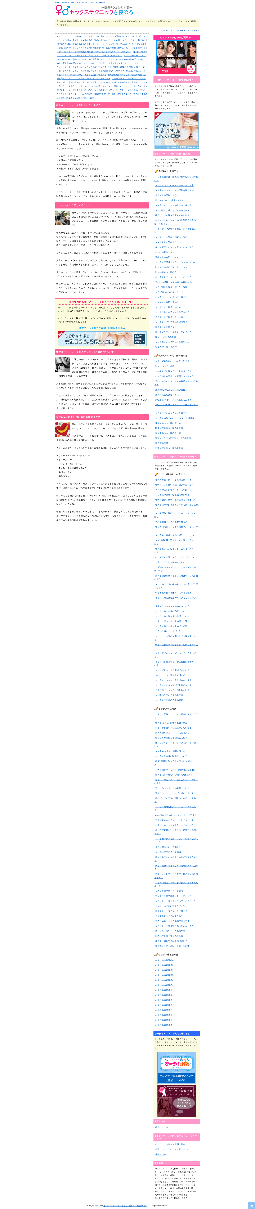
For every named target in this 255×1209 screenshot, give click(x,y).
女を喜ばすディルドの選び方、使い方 (173, 205)
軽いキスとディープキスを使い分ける (173, 332)
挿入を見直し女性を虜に (167, 395)
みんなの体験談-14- (164, 960)
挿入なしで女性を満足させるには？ (172, 215)
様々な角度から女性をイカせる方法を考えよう (85, 75)
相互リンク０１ (162, 1127)
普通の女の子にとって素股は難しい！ (173, 480)
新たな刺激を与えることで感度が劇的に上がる (176, 867)
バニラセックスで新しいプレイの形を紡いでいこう (176, 840)
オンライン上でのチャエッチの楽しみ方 (174, 185)
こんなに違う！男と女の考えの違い (172, 621)
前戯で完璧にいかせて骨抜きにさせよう (174, 247)
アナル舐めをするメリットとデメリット (126, 63)
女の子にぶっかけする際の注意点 (171, 723)
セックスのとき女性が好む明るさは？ (173, 685)
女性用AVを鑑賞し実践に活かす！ (171, 751)
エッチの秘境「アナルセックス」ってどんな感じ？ (176, 884)
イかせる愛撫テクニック (167, 252)
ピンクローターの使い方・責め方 (171, 297)
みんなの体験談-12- (164, 970)
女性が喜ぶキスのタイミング (169, 292)
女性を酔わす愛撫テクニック (169, 242)
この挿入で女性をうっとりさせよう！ (173, 371)
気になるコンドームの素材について (106, 55)
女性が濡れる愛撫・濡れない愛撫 (171, 287)
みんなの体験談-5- (164, 1005)
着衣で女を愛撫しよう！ (167, 195)
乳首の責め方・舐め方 (166, 272)
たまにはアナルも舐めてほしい (170, 562)
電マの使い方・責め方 (166, 347)
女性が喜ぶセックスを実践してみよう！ (174, 400)
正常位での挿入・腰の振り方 (169, 448)
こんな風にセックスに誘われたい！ (172, 690)
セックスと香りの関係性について (89, 48)
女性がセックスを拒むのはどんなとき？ (174, 926)
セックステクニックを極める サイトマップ (181, 30)
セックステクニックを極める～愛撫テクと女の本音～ (125, 1206)
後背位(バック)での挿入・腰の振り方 (173, 438)
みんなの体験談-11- (164, 975)
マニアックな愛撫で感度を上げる (171, 237)
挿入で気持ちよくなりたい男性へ (171, 389)
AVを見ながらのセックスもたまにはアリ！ (87, 63)
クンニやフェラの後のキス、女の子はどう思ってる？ (176, 586)
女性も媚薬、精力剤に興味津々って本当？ (175, 500)
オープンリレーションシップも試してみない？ (109, 44)
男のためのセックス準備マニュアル (98, 90)
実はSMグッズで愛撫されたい (169, 200)
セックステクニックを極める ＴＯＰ (74, 36)
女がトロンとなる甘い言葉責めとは (172, 342)
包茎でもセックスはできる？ (169, 916)
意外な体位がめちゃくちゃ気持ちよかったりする (176, 383)
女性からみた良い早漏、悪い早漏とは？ (174, 485)
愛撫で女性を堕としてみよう (169, 257)
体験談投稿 (160, 1154)
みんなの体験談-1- (164, 1025)
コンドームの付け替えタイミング (97, 86)
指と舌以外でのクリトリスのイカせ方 (173, 277)
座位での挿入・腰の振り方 (168, 433)
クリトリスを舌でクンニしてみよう (172, 312)
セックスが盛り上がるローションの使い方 (175, 262)
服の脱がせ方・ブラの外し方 (107, 94)
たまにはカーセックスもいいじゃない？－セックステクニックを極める (80, 2)
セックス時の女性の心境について (171, 611)
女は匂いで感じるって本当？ (169, 852)
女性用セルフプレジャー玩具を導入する (174, 190)
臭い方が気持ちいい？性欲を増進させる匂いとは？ (117, 67)
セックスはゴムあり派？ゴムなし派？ (173, 680)
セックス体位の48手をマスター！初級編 (174, 418)
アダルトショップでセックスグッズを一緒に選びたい (176, 569)
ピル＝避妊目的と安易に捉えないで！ (95, 40)
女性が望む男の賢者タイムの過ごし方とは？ (174, 542)
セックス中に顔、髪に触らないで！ (172, 495)
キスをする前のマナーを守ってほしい (173, 490)
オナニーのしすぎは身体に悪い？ (171, 941)
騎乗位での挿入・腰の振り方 (169, 428)
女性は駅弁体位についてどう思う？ (172, 361)
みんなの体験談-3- (164, 1015)
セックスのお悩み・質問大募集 (170, 1144)
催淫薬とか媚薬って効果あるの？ (72, 44)
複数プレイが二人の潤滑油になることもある (94, 59)
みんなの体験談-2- (164, 1020)
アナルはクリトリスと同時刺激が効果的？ (76, 52)
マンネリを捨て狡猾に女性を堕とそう (115, 82)
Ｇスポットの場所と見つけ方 (169, 317)
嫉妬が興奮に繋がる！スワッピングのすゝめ (126, 48)
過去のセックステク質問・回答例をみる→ (102, 328)
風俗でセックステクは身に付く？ (129, 86)
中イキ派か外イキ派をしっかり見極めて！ (175, 593)
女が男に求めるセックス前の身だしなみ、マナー (176, 529)
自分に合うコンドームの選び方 (78, 94)
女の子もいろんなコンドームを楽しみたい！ (174, 551)
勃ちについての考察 (165, 366)
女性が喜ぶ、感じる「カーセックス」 (173, 210)
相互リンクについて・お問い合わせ (172, 1149)
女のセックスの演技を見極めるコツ (172, 675)
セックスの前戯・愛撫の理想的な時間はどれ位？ (176, 179)
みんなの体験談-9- (164, 985)
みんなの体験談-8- (164, 990)
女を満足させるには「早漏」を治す (78, 98)
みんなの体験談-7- (164, 995)
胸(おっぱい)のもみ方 (165, 337)
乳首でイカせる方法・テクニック (171, 267)
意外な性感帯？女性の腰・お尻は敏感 (173, 282)
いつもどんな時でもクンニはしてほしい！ (175, 557)
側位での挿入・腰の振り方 (168, 423)
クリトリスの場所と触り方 (168, 307)
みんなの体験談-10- (164, 980)
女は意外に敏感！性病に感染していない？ (175, 535)
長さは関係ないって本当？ (112, 71)
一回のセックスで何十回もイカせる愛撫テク (175, 231)
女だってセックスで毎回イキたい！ (172, 670)
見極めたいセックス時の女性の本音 (172, 606)
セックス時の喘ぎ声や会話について (172, 616)
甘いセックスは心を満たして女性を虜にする (175, 638)
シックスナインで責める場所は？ (171, 322)
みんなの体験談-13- (164, 965)
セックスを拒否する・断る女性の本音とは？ (174, 663)
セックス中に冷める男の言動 (169, 700)
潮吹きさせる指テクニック (168, 327)
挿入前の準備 (161, 443)
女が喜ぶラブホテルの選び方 (169, 695)
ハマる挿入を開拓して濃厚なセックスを (174, 376)
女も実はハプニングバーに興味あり (130, 40)
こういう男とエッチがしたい (169, 631)
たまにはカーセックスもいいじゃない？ (75, 67)
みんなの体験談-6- (164, 1000)
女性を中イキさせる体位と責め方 (171, 413)
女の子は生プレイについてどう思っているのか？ (176, 507)
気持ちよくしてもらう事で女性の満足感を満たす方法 (86, 78)
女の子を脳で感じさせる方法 (83, 82)
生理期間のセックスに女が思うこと (172, 522)
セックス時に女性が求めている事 (171, 626)
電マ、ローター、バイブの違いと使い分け (175, 793)
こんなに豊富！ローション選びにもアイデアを (113, 36)
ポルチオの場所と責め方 (167, 302)
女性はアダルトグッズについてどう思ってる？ (175, 655)
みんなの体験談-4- (164, 1010)
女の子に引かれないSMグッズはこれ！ (113, 52)
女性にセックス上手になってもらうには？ (175, 901)
